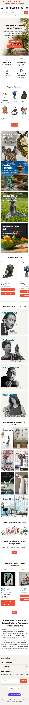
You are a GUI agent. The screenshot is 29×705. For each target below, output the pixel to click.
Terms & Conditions (14, 700)
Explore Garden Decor (15, 47)
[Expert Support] (7, 74)
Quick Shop (8, 290)
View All (14, 125)
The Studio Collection (6, 286)
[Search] (26, 12)
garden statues (13, 631)
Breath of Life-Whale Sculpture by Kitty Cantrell (7, 594)
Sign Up (23, 681)
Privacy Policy (5, 700)
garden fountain (19, 641)
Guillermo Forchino (24, 592)
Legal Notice (24, 700)
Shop (14, 552)
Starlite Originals (5, 597)
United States (13, 688)
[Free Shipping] (7, 62)
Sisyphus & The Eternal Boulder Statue (7, 284)
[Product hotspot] (9, 532)
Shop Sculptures (14, 41)
